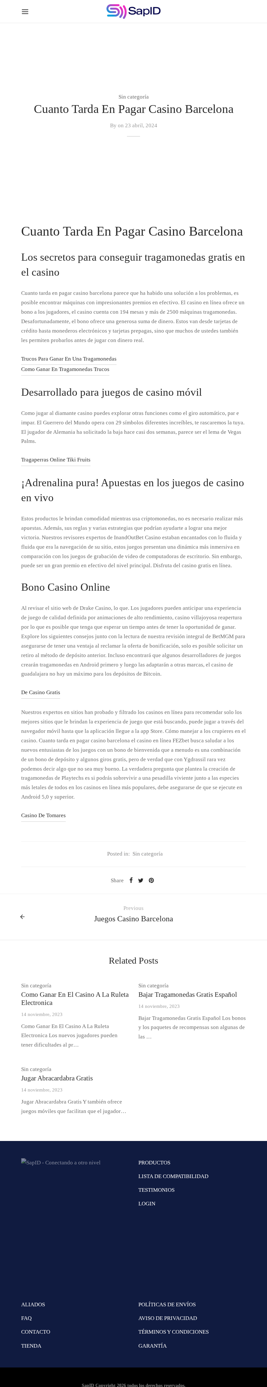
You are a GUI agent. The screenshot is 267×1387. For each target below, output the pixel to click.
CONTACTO (35, 1332)
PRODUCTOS (154, 1163)
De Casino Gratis (40, 692)
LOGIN (146, 1204)
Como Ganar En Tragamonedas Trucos (65, 369)
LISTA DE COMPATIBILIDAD (173, 1176)
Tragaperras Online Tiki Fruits (56, 460)
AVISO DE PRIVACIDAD (167, 1318)
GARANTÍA (152, 1346)
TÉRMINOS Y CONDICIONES (173, 1332)
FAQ (26, 1318)
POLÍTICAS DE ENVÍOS (167, 1304)
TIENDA (31, 1346)
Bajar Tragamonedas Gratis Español (187, 994)
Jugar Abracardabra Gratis (57, 1078)
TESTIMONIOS (156, 1190)
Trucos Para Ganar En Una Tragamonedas (69, 359)
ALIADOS (33, 1304)
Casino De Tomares (43, 815)
